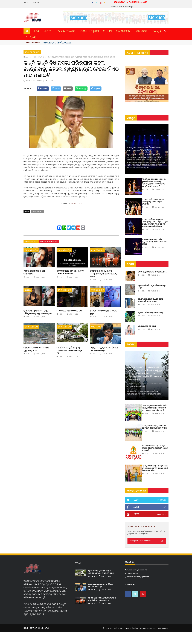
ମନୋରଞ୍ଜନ (123, 31)
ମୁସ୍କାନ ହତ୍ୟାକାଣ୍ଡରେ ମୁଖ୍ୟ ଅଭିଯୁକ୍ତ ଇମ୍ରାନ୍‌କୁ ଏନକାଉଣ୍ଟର (38, 312)
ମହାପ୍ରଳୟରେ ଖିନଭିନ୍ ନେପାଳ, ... (58, 42)
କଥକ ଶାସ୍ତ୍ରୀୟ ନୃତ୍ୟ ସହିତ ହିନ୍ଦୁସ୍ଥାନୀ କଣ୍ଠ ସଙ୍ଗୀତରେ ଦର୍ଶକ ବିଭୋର (154, 241)
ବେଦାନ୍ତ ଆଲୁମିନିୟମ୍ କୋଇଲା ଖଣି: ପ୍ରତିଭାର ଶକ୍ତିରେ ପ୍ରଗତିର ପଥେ (154, 426)
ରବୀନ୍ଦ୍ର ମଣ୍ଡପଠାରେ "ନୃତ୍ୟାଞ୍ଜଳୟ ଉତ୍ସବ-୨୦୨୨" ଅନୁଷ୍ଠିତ (144, 149)
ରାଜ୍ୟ (36, 31)
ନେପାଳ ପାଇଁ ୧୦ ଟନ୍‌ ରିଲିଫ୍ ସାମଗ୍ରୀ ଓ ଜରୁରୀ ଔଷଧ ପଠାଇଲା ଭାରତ (103, 273)
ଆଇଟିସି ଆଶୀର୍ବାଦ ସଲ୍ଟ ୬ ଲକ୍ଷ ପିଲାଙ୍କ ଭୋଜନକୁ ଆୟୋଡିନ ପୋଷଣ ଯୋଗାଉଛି (155, 448)
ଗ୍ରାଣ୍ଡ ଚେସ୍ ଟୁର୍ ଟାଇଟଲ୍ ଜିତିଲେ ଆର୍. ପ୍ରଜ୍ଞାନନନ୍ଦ (104, 349)
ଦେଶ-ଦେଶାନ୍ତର (66, 31)
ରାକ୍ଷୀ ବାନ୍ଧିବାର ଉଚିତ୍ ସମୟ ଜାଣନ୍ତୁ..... (152, 271)
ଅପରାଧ (107, 31)
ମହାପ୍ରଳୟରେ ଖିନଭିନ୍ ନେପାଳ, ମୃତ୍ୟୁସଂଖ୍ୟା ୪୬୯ (36, 349)
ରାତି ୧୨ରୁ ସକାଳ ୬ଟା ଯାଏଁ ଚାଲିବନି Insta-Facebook (70, 272)
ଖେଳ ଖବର (141, 31)
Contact (36, 3)
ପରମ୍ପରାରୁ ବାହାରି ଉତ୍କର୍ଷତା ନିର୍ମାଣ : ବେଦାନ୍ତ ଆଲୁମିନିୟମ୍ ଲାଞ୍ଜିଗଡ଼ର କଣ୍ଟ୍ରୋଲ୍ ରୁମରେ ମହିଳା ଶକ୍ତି (155, 407)
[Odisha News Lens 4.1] (33, 569)
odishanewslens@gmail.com (138, 577)
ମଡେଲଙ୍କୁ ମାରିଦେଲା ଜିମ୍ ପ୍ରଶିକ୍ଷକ (34, 272)
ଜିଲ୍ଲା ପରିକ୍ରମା (89, 31)
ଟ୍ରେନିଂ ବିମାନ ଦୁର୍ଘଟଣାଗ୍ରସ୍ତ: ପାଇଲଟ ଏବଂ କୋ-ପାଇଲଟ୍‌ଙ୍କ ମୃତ (69, 350)
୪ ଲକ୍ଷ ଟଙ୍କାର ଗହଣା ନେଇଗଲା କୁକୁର (103, 312)
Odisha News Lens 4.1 (49, 241)
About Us (45, 628)
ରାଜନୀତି (47, 31)
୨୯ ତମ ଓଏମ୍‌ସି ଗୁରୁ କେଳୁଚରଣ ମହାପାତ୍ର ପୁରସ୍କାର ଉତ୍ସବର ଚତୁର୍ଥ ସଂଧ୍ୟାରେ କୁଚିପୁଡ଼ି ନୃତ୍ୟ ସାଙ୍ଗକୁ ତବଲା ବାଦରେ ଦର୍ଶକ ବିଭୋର (155, 223)
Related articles (31, 241)
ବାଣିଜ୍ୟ (156, 31)
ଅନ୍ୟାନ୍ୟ (30, 37)
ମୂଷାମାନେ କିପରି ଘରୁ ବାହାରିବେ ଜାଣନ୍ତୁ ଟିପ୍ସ (151, 286)
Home (26, 628)
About (26, 3)
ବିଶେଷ (130, 264)
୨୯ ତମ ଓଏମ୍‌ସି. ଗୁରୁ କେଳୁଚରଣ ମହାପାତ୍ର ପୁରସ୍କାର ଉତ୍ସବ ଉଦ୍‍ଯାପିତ (153, 201)
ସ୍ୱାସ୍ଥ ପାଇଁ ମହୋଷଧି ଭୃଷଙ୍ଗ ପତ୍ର (151, 312)
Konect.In (164, 628)
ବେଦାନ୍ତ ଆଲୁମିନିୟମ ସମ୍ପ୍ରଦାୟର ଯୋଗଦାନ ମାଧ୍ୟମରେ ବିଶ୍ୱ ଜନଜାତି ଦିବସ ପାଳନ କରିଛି (155, 468)
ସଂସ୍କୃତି (131, 118)
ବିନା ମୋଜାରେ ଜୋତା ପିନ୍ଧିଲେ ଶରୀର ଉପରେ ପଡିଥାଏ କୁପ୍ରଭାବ (150, 300)
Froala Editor (76, 203)
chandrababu (37, 211)
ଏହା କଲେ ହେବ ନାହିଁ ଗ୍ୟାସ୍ (147, 326)
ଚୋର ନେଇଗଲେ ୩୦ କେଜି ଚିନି (69, 310)
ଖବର (78, 562)
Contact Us (35, 628)
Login (131, 6)
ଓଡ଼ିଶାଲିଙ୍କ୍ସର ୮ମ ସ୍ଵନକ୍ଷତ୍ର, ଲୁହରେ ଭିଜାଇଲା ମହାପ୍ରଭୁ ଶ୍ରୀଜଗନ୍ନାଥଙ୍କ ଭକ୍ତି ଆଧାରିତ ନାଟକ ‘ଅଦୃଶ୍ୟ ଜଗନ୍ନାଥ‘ (154, 182)
